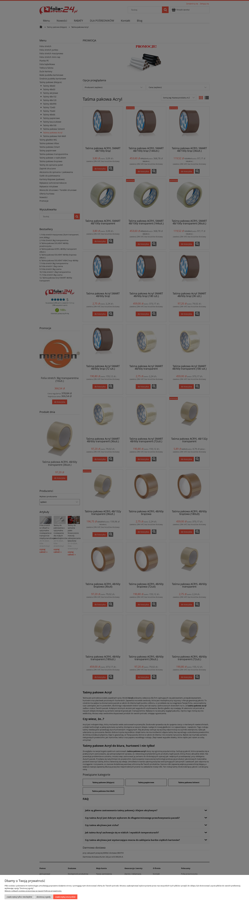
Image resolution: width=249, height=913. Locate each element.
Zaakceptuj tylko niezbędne (19, 897)
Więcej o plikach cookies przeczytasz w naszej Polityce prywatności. (33, 891)
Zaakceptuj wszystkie (65, 897)
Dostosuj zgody (43, 897)
